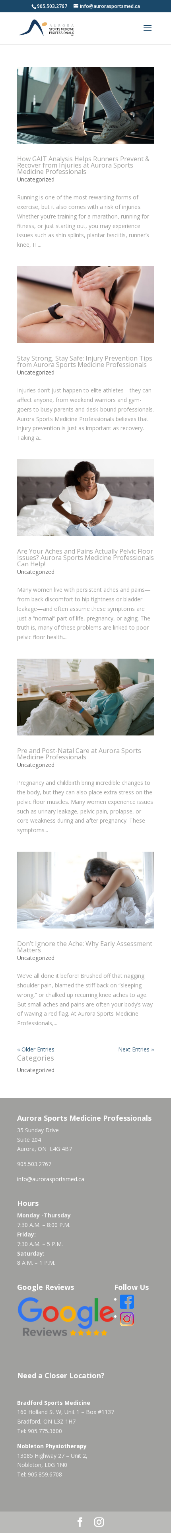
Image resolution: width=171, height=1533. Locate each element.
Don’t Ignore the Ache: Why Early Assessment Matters (84, 946)
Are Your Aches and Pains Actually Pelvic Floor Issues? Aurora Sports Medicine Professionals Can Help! (85, 557)
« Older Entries (35, 1049)
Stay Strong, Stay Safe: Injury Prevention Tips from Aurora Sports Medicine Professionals (84, 361)
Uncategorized (35, 179)
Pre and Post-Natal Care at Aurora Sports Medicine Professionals (79, 753)
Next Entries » (136, 1049)
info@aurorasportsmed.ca (50, 1179)
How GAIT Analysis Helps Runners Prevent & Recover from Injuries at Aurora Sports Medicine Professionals (83, 165)
